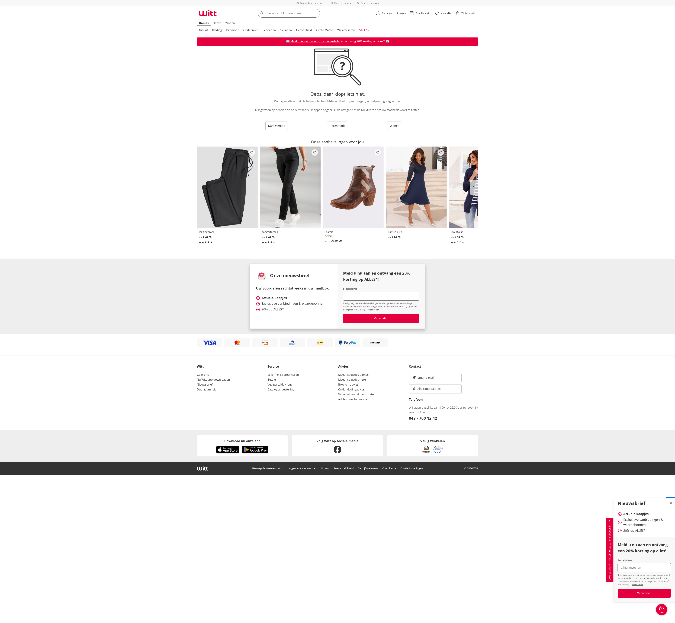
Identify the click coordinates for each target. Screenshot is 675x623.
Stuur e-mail (425, 379)
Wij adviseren (346, 30)
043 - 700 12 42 (423, 418)
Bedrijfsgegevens (368, 468)
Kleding (217, 30)
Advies (343, 366)
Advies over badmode (352, 399)
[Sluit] (671, 502)
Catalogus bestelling (281, 389)
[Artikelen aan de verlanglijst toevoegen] (252, 152)
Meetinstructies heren (353, 380)
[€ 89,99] (353, 187)
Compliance (389, 468)
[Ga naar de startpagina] (208, 13)
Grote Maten (324, 30)
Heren (217, 23)
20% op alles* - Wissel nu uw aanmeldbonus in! (609, 552)
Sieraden (286, 30)
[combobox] (296, 13)
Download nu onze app (242, 441)
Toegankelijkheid (344, 468)
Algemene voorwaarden (303, 468)
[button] (474, 187)
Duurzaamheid (207, 389)
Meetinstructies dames (353, 375)
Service (273, 366)
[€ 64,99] (416, 187)
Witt (200, 366)
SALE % (364, 30)
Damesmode (276, 126)
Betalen (273, 380)
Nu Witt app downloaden (213, 380)
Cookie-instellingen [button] (411, 468)
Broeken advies (348, 384)
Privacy (325, 468)
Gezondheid (304, 30)
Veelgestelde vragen (281, 384)
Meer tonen (637, 584)
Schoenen (269, 30)
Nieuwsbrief (205, 384)
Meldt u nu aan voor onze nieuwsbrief (315, 41)
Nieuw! (203, 30)
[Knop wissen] (316, 13)
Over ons (203, 375)
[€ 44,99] (227, 187)
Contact (415, 366)
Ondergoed (250, 30)
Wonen (230, 23)
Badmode (232, 30)
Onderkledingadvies (351, 389)
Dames (204, 23)
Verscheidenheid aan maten (356, 394)
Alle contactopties (429, 389)
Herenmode (337, 126)
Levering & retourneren (283, 375)
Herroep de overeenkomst (267, 468)
